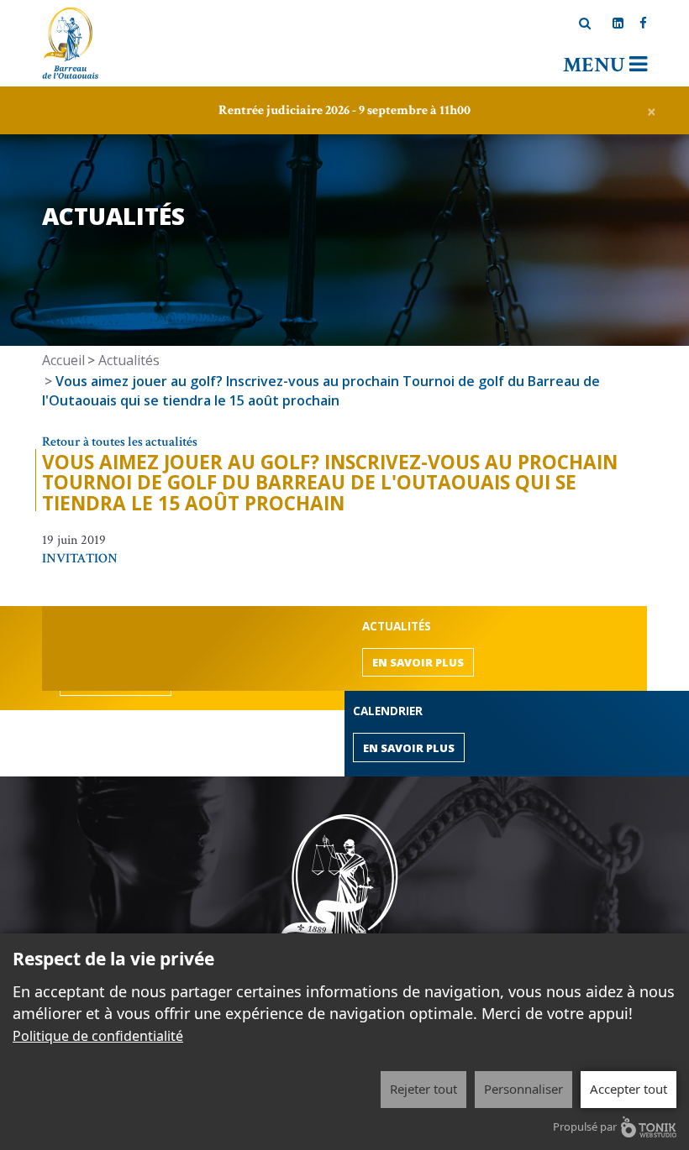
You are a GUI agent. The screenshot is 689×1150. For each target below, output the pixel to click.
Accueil (63, 360)
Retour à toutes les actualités (119, 442)
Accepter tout (628, 1088)
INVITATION (80, 558)
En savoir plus (418, 662)
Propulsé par (585, 1126)
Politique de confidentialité (98, 1036)
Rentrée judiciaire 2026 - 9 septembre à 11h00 (344, 110)
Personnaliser (523, 1088)
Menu (596, 65)
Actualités (129, 360)
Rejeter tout (423, 1088)
